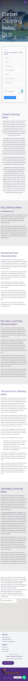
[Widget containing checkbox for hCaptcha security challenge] (13, 91)
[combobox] (13, 70)
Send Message (10, 97)
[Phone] (24, 677)
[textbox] (12, 70)
